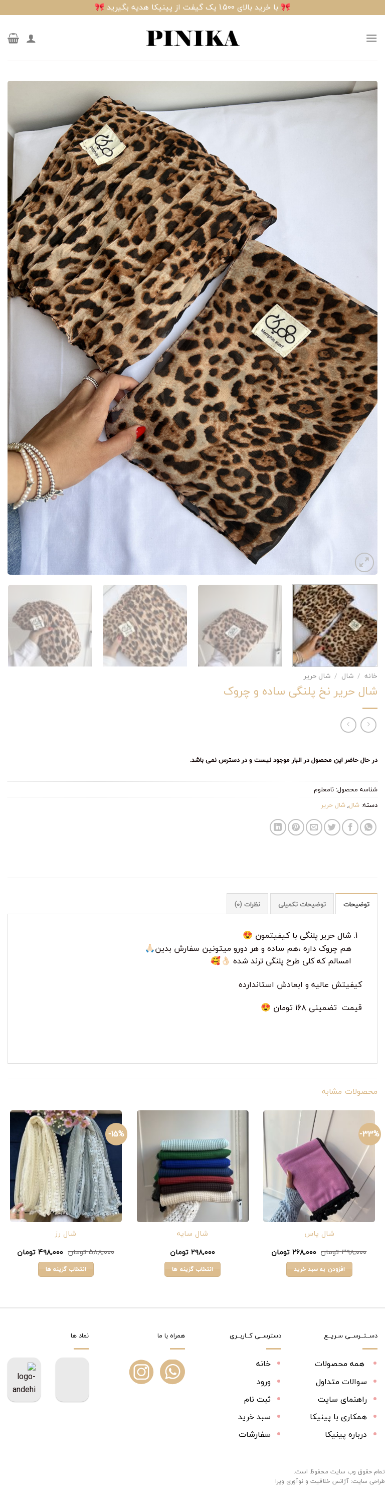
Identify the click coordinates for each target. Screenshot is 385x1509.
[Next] (20, 327)
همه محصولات (341, 1364)
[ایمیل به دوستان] (314, 827)
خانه (370, 676)
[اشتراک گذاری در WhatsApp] (368, 827)
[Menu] (371, 38)
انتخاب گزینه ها (192, 1269)
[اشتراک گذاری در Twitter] (332, 827)
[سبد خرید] (13, 38)
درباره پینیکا (346, 1434)
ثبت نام (257, 1399)
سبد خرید (254, 1417)
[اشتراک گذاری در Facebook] (350, 827)
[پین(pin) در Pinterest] (296, 827)
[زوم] (364, 562)
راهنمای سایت (342, 1399)
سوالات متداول (341, 1382)
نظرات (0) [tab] (247, 904)
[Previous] (357, 327)
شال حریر (317, 676)
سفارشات (255, 1434)
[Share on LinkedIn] (278, 827)
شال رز (65, 1234)
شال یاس (319, 1234)
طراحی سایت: (368, 1481)
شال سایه (192, 1234)
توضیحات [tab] (356, 904)
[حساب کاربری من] (31, 38)
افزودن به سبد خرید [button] (319, 1269)
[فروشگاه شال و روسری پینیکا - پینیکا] (192, 38)
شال (347, 676)
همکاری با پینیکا (338, 1417)
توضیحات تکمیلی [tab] (302, 904)
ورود (264, 1382)
